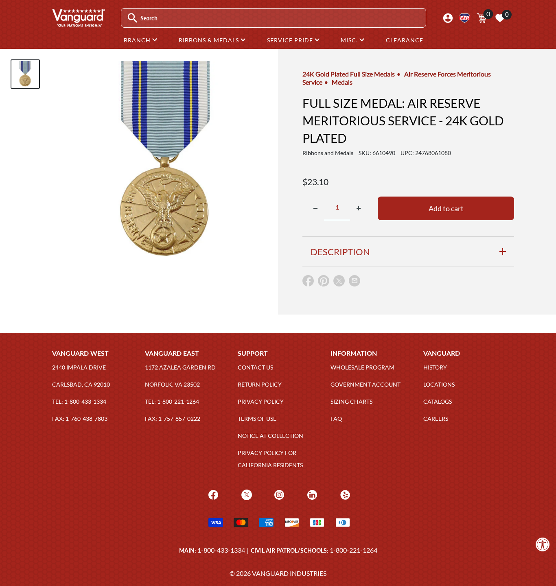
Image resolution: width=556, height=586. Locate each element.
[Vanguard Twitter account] (245, 494)
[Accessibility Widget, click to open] (543, 544)
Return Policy (260, 384)
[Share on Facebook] (308, 282)
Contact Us (255, 367)
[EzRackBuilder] (464, 18)
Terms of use (257, 418)
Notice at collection (270, 435)
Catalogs (437, 401)
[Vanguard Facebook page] (212, 494)
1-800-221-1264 (353, 550)
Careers (435, 418)
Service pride (291, 40)
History (435, 367)
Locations (439, 384)
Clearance (404, 40)
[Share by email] (354, 281)
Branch (138, 40)
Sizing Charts (351, 401)
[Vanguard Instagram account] (278, 494)
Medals (342, 82)
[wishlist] (500, 17)
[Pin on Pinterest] (323, 282)
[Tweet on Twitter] (339, 282)
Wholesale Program (362, 367)
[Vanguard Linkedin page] (311, 494)
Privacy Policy (261, 401)
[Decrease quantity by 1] (315, 208)
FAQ (336, 418)
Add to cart (446, 208)
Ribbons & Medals (210, 40)
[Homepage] (78, 24)
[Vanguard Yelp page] (344, 494)
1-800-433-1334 (221, 550)
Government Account (366, 384)
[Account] (448, 18)
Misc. (350, 40)
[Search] (132, 18)
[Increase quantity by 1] (358, 208)
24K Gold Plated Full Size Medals (348, 74)
